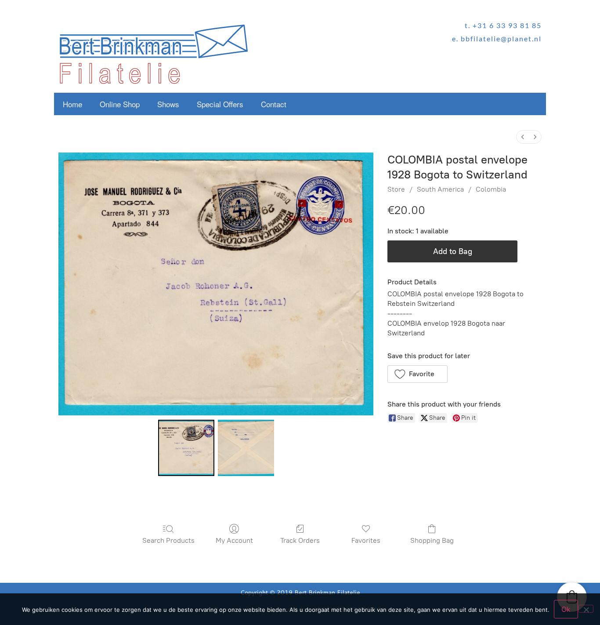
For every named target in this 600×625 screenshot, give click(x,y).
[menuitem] (523, 137)
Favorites (365, 540)
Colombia (491, 189)
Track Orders (300, 540)
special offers (220, 103)
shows (168, 103)
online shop (120, 103)
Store (396, 189)
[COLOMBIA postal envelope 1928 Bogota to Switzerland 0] (186, 448)
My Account (234, 540)
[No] (585, 609)
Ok (566, 609)
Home (72, 103)
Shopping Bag (432, 540)
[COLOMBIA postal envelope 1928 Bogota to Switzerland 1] (246, 448)
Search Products (168, 540)
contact (273, 103)
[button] (417, 374)
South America (440, 189)
